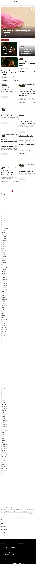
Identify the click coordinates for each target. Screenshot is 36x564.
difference (22, 509)
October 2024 (4, 303)
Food (3, 216)
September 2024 (4, 305)
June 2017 (3, 460)
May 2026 (3, 275)
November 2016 (4, 474)
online (18, 513)
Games (23, 511)
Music (5, 46)
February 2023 (4, 343)
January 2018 (4, 446)
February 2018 (4, 444)
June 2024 (3, 311)
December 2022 (4, 347)
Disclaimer (2, 531)
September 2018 (4, 430)
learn (12, 513)
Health (3, 167)
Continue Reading (4, 80)
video (21, 516)
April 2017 (3, 464)
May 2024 (3, 313)
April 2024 (3, 315)
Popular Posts (5, 40)
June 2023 (3, 335)
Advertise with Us (3, 526)
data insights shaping (16, 509)
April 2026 (3, 277)
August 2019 (4, 412)
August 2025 (4, 291)
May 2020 (3, 398)
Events (3, 210)
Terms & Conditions (4, 529)
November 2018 (4, 426)
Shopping (3, 254)
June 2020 (3, 396)
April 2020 (3, 400)
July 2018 (3, 434)
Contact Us (2, 523)
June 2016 (3, 480)
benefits (7, 507)
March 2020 (4, 402)
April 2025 (3, 297)
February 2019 (4, 420)
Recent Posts (32, 40)
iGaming (3, 230)
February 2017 (4, 468)
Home (3, 226)
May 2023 (3, 337)
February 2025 (4, 299)
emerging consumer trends (8, 511)
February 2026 (4, 279)
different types (28, 509)
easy (2, 511)
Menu (15, 3)
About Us (2, 521)
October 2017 (4, 452)
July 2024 (3, 309)
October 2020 (4, 392)
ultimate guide (12, 516)
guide (26, 511)
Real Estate (4, 250)
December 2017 (4, 448)
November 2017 (4, 450)
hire (29, 511)
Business (23, 46)
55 (19, 191)
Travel (3, 264)
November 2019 (4, 408)
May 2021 (3, 384)
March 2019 (4, 418)
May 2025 (3, 295)
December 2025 (4, 283)
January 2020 (4, 404)
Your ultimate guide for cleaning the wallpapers (16, 31)
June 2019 (3, 414)
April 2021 (3, 386)
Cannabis (21, 59)
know (9, 513)
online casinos (22, 513)
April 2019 (3, 416)
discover (32, 509)
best (11, 507)
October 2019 (4, 410)
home (32, 511)
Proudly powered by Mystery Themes (18, 563)
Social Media (4, 256)
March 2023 (4, 341)
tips (5, 516)
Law (3, 234)
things (2, 516)
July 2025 (3, 293)
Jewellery (3, 232)
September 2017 (4, 454)
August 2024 (4, 307)
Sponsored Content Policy (5, 535)
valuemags (17, 516)
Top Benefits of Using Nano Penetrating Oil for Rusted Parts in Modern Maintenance (26, 121)
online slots (27, 513)
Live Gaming (4, 236)
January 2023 (4, 345)
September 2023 (4, 329)
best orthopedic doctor (16, 507)
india (2, 513)
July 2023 (3, 333)
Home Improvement (5, 228)
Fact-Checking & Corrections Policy (6, 534)
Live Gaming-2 (22, 85)
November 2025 (4, 285)
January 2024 (4, 321)
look (14, 513)
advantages (3, 507)
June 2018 (3, 436)
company (10, 509)
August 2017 (4, 456)
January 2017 (4, 470)
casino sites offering (4, 509)
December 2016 (4, 472)
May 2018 (3, 438)
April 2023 (3, 339)
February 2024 (4, 319)
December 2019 (4, 406)
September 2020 (4, 394)
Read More (4, 35)
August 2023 (4, 331)
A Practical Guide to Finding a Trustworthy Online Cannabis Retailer (26, 63)
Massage (3, 242)
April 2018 (3, 440)
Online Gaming (4, 246)
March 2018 (4, 442)
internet (5, 513)
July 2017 (3, 458)
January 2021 (4, 388)
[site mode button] (31, 4)
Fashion (3, 212)
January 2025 (4, 301)
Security (3, 252)
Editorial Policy (3, 532)
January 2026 (4, 281)
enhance (15, 511)
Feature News (4, 214)
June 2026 (3, 273)
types (8, 516)
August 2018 (4, 432)
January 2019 (4, 422)
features (19, 511)
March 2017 (4, 466)
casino (30, 507)
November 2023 (4, 325)
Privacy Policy (12, 549)
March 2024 (4, 317)
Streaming (3, 260)
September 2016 (4, 478)
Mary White (15, 34)
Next (22, 191)
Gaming (3, 220)
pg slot (31, 513)
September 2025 (4, 289)
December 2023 (4, 323)
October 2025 (4, 287)
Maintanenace (21, 115)
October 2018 (4, 428)
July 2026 (3, 271)
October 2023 (4, 327)
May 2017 (3, 462)
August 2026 (4, 269)
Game (3, 218)
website (25, 516)
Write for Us (13, 547)
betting (22, 507)
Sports (3, 258)
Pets (3, 248)
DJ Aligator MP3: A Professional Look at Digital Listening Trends (8, 72)
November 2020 (4, 390)
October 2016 (4, 476)
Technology (4, 85)
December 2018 (4, 424)
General (5, 29)
